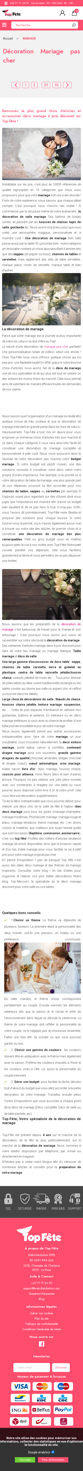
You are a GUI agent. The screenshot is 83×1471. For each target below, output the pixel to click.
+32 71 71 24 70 (19, 3)
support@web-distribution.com (41, 1288)
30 (57, 85)
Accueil (8, 38)
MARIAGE (29, 38)
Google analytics (39, 1452)
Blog (41, 1299)
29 (46, 85)
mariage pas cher (56, 346)
